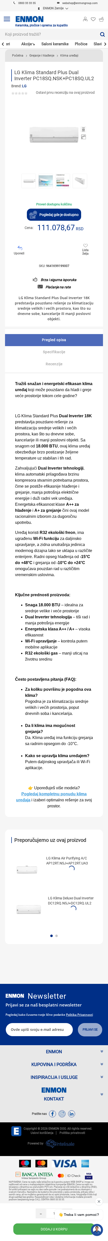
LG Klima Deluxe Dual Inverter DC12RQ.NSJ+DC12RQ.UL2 (71, 900)
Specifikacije (54, 352)
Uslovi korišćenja (42, 1133)
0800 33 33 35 (27, 3)
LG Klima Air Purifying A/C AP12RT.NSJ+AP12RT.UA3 (67, 860)
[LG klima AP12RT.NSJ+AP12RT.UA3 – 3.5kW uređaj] (27, 869)
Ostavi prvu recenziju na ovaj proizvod (65, 92)
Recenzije (54, 364)
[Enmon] (15, 996)
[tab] (54, 340)
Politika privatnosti (79, 1015)
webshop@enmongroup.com (80, 3)
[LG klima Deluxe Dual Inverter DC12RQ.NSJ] (28, 909)
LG (24, 86)
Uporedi (19, 253)
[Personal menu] (85, 18)
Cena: (29, 228)
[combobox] (48, 34)
